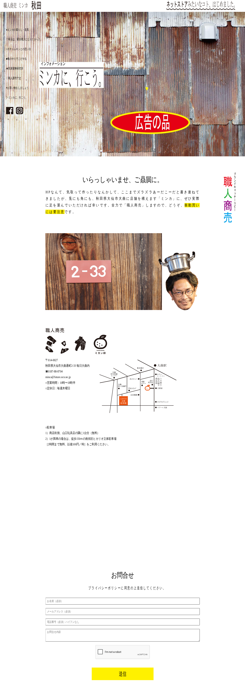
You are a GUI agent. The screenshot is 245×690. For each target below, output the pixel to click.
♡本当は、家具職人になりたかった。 (24, 39)
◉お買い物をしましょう (17, 88)
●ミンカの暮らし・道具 (17, 29)
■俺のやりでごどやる (16, 58)
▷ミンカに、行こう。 (17, 97)
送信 (122, 674)
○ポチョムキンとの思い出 (18, 49)
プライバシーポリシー (104, 588)
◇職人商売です (13, 78)
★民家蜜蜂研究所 (14, 68)
